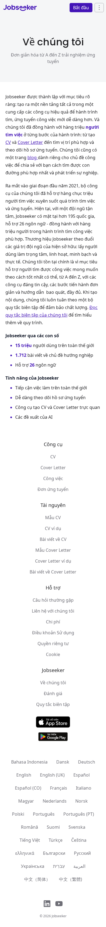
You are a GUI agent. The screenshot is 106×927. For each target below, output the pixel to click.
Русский (82, 853)
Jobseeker (59, 916)
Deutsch (86, 762)
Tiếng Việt (30, 840)
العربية (79, 866)
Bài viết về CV (53, 539)
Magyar (26, 801)
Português (44, 814)
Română (29, 827)
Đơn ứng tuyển (53, 489)
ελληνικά (24, 853)
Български (54, 853)
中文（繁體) (70, 879)
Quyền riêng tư (53, 644)
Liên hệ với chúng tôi (53, 611)
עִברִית (59, 866)
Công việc (53, 478)
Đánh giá (53, 693)
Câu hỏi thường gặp (53, 600)
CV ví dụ (53, 528)
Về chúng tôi (53, 683)
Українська (32, 866)
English (23, 775)
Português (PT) (78, 814)
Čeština (78, 840)
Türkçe (56, 840)
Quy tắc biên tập (53, 704)
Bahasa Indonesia (29, 762)
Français (58, 788)
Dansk (62, 762)
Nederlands (55, 801)
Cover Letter (53, 468)
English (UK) (52, 775)
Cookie (53, 654)
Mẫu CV (53, 518)
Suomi (53, 827)
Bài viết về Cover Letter (53, 572)
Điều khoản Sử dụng (53, 633)
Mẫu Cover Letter (53, 550)
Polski (18, 814)
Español (81, 775)
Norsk (81, 801)
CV (53, 457)
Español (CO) (28, 788)
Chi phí (53, 622)
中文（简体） (37, 879)
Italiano (83, 788)
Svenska (76, 827)
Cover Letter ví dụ (53, 561)
